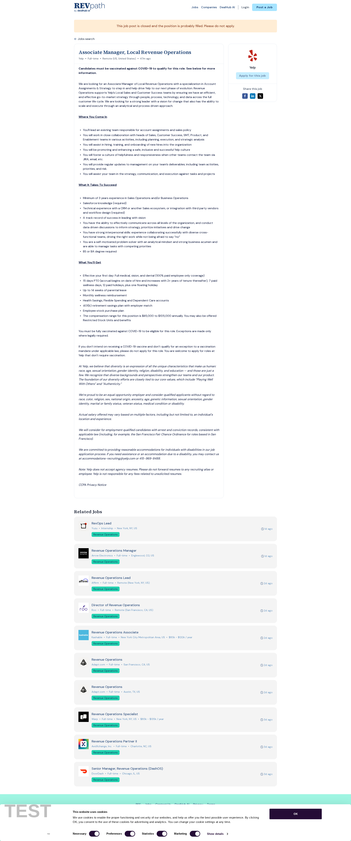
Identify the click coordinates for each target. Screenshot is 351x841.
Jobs (194, 7)
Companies (209, 7)
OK (296, 813)
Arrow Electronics (102, 555)
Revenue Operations (105, 534)
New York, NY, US (127, 528)
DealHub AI (227, 7)
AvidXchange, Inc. (102, 746)
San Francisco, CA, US (137, 664)
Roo (94, 610)
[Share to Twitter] (260, 96)
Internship (107, 528)
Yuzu (94, 528)
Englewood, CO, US (142, 555)
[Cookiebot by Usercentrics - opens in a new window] (49, 834)
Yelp (81, 58)
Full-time (93, 58)
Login (245, 7)
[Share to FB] (245, 96)
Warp (95, 719)
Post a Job (264, 7)
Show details (215, 833)
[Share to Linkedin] (252, 96)
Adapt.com (98, 664)
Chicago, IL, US (131, 773)
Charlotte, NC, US (141, 746)
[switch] (130, 834)
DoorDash (98, 773)
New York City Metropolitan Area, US (143, 637)
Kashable (97, 637)
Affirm (95, 582)
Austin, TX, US (132, 691)
